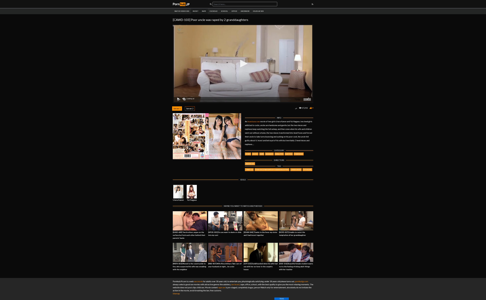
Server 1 (177, 108)
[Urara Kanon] (178, 191)
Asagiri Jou (250, 163)
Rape (204, 11)
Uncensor (245, 11)
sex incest (235, 284)
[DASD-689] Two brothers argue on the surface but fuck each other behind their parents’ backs (189, 235)
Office (234, 11)
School (224, 11)
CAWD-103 (249, 169)
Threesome (299, 154)
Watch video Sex (182, 11)
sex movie (198, 281)
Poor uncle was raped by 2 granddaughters (272, 169)
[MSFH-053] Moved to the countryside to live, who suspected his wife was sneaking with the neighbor (189, 266)
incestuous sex (254, 121)
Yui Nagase (307, 169)
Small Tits (279, 154)
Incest (195, 11)
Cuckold (214, 11)
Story (248, 154)
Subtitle (289, 154)
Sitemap (176, 293)
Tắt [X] (281, 298)
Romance (269, 154)
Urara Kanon (296, 169)
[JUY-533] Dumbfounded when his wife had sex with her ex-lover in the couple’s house (261, 266)
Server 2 (189, 108)
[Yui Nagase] (192, 191)
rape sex (221, 287)
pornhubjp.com (301, 281)
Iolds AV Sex (258, 11)
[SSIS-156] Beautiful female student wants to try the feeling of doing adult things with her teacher (296, 266)
